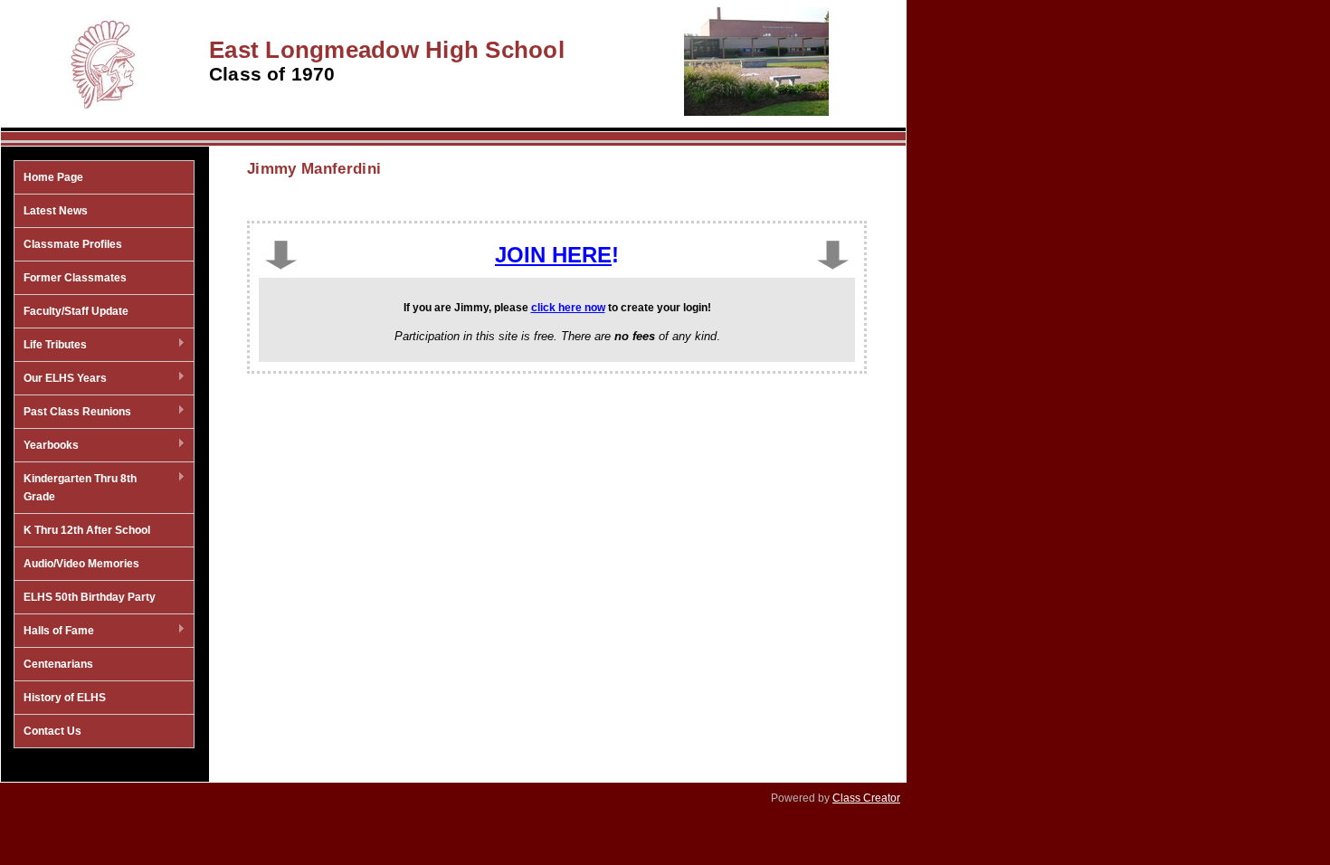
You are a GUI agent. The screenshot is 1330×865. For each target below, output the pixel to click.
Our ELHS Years (60, 379)
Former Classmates (75, 277)
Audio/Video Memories (81, 563)
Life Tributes (50, 345)
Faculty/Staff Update (76, 311)
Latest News (56, 210)
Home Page (53, 177)
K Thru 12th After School (87, 530)
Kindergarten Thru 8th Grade (75, 487)
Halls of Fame (54, 631)
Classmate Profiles (73, 244)
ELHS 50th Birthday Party (90, 597)
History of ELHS (65, 697)
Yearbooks (46, 446)
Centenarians (58, 664)
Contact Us (52, 731)
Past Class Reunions (72, 412)
